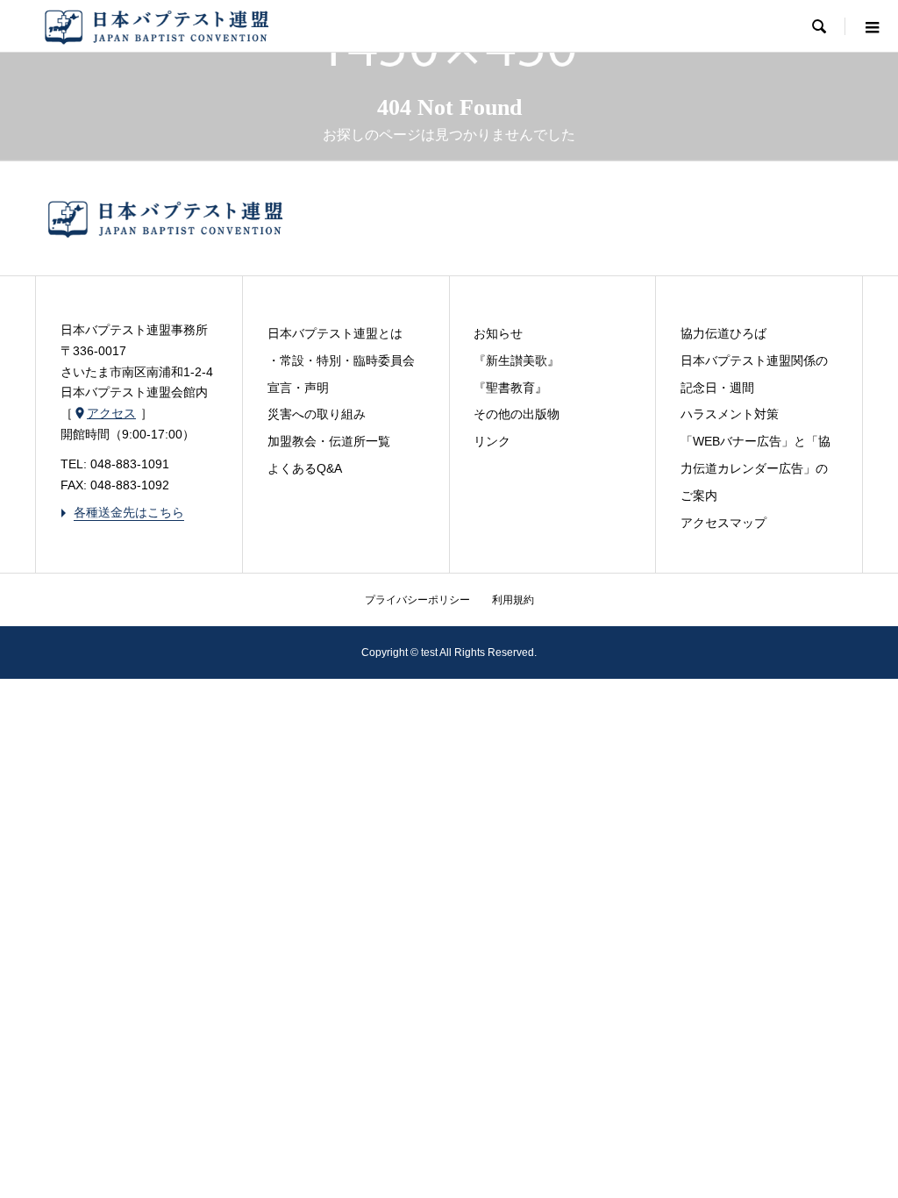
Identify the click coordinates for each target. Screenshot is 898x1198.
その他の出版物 (516, 414)
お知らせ (498, 333)
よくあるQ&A (304, 468)
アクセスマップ (723, 523)
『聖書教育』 (510, 388)
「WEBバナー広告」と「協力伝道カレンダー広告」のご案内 (755, 468)
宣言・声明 (298, 388)
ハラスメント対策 (730, 414)
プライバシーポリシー (417, 600)
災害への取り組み (316, 414)
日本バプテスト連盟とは (335, 333)
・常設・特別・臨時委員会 (341, 360)
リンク (492, 441)
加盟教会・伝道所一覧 (328, 441)
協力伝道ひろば (723, 333)
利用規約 (513, 600)
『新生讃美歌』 (516, 360)
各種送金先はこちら (122, 512)
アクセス (104, 413)
